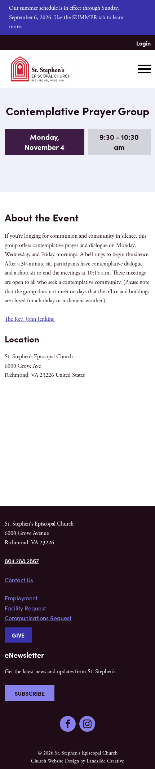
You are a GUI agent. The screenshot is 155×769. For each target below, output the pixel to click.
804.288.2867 (22, 561)
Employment (21, 598)
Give (18, 635)
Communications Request (38, 618)
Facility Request (25, 608)
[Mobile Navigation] (143, 69)
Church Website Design (55, 761)
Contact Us (19, 580)
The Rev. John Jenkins (30, 319)
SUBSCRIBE (29, 693)
